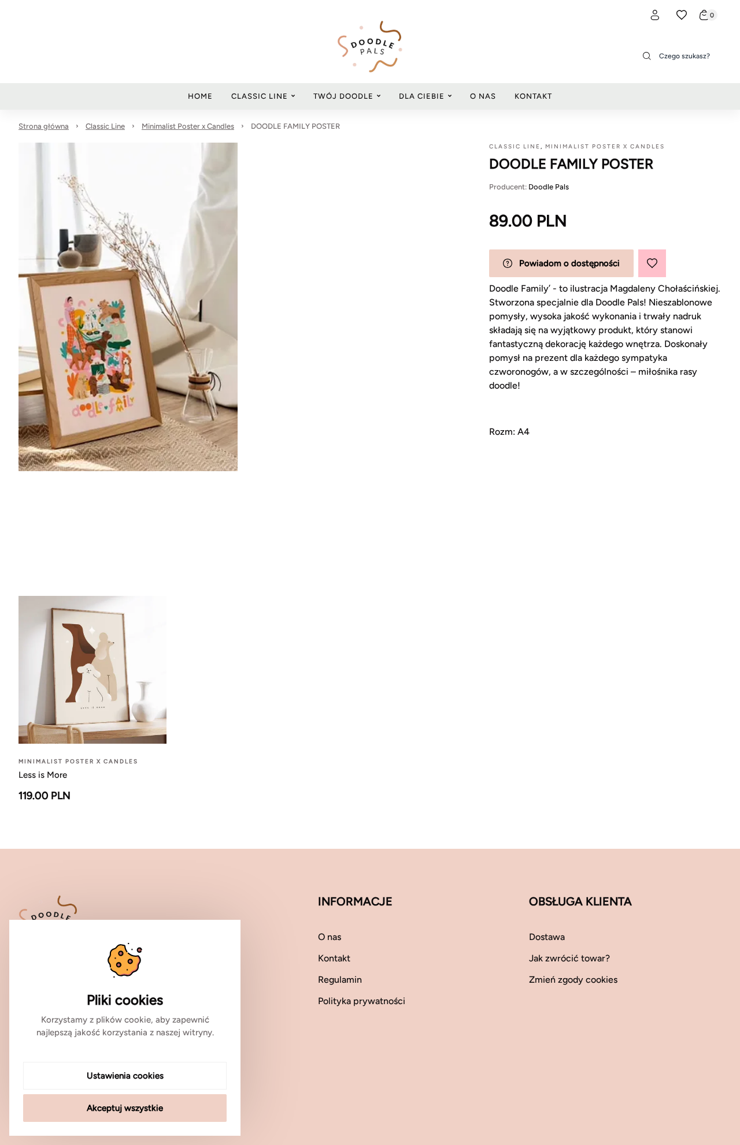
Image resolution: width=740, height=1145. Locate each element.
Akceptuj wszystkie (125, 1108)
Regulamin (340, 979)
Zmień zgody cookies (573, 979)
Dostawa (547, 936)
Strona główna (43, 126)
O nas (329, 936)
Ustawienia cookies (125, 1076)
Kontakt (334, 958)
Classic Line (105, 126)
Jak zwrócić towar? (569, 958)
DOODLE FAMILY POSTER (295, 126)
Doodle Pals (548, 186)
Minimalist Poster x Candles (188, 126)
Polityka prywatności (361, 1000)
